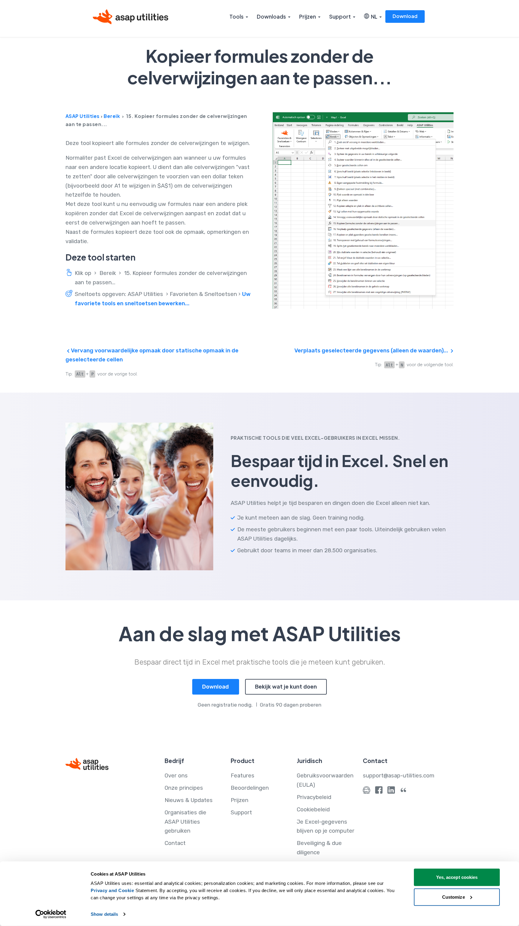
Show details (104, 914)
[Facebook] (379, 791)
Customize (453, 896)
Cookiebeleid (313, 809)
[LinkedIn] (391, 791)
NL (373, 16)
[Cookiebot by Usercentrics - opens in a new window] (51, 914)
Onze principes (184, 788)
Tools (236, 16)
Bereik (112, 116)
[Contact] (366, 791)
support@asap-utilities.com (398, 775)
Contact (175, 843)
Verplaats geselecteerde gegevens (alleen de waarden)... (371, 350)
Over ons (176, 775)
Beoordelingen (250, 788)
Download (405, 16)
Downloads (271, 16)
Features (242, 775)
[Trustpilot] (403, 791)
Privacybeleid (314, 797)
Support (340, 16)
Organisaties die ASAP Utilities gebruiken (185, 821)
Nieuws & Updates (189, 800)
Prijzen (307, 16)
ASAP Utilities (82, 116)
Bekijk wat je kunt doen (286, 686)
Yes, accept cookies (457, 877)
